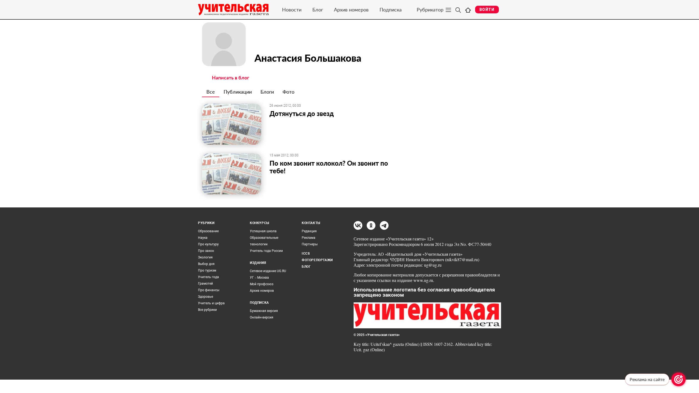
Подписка (391, 10)
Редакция (309, 231)
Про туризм (207, 270)
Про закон (206, 251)
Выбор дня (206, 264)
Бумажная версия (264, 311)
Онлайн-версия (261, 317)
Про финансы (208, 290)
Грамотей (205, 283)
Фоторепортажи (317, 260)
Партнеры (310, 244)
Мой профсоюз (261, 284)
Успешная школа (263, 231)
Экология (205, 257)
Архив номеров (351, 10)
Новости (291, 10)
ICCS (306, 253)
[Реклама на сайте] (678, 379)
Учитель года (208, 277)
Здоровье (205, 297)
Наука (203, 238)
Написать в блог (230, 78)
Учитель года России (266, 251)
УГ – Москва (259, 277)
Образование (208, 231)
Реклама (308, 238)
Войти (486, 9)
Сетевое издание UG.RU (268, 271)
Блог (317, 10)
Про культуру (208, 244)
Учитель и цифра (211, 303)
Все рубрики (207, 310)
